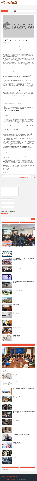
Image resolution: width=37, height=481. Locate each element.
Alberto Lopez (14, 389)
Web (2, 205)
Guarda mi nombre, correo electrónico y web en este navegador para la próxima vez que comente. (9, 211)
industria (6, 39)
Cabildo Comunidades (16, 296)
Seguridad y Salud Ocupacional (17, 327)
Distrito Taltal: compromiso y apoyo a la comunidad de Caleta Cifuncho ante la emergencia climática (21, 10)
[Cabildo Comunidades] (7, 299)
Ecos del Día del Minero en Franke (18, 273)
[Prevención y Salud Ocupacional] (7, 422)
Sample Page (16, 476)
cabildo (3, 246)
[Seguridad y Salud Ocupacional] (7, 330)
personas (16, 246)
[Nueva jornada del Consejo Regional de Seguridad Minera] (7, 437)
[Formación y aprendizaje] (7, 322)
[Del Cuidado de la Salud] (7, 338)
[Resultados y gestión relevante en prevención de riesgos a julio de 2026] (7, 391)
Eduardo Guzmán (15, 443)
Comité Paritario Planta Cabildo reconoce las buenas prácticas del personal (13, 247)
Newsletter (12, 476)
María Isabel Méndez (5, 43)
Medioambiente (15, 312)
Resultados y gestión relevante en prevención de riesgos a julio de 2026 (23, 388)
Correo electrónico (4, 201)
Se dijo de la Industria (16, 304)
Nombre (2, 197)
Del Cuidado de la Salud (16, 335)
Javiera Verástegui (15, 260)
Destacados (12, 246)
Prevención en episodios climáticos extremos (19, 457)
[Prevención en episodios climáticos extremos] (7, 460)
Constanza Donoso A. (5, 249)
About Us (3, 476)
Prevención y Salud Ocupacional (17, 419)
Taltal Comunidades (16, 289)
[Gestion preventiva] (7, 452)
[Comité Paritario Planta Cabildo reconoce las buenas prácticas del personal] (18, 234)
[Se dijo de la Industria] (7, 307)
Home (10, 476)
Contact (7, 476)
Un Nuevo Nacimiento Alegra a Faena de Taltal (27, 177)
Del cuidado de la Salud (16, 426)
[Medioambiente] (7, 315)
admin (13, 305)
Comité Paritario (7, 246)
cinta (3, 39)
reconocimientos (20, 246)
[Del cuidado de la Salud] (7, 429)
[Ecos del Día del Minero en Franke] (7, 276)
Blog (5, 476)
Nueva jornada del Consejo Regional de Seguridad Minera (21, 434)
